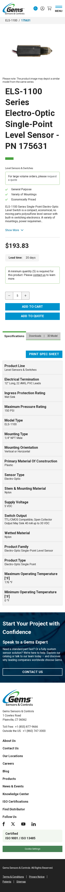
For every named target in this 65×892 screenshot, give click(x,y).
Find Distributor (14, 809)
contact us (39, 275)
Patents (7, 881)
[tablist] (32, 337)
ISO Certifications (15, 801)
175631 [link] (26, 20)
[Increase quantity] (25, 296)
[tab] (14, 335)
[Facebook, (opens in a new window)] (4, 824)
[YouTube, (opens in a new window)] (23, 824)
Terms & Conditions (13, 876)
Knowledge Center (16, 794)
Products (9, 779)
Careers (8, 763)
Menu (58, 10)
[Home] (18, 698)
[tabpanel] (32, 478)
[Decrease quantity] (9, 296)
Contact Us (32, 672)
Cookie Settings (32, 848)
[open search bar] (35, 8)
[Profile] (42, 8)
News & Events (13, 786)
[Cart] (49, 8)
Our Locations (13, 756)
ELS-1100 (11, 20)
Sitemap (21, 881)
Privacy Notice (37, 876)
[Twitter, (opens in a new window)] (13, 824)
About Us (9, 741)
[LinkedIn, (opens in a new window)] (34, 824)
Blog (6, 771)
